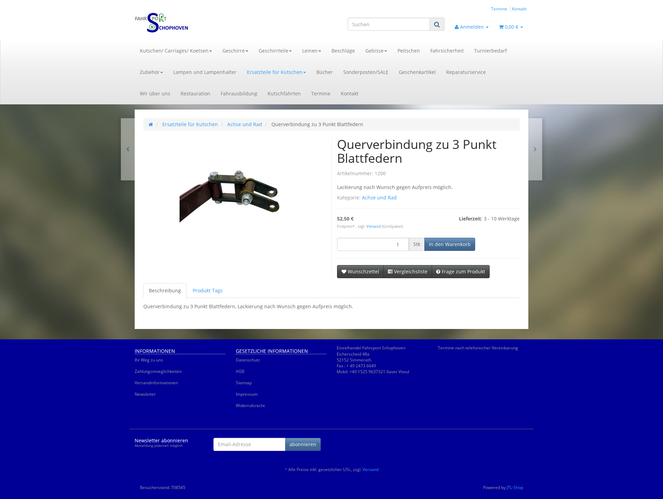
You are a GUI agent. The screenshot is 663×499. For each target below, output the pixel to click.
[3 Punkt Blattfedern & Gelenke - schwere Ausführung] (128, 149)
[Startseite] (150, 124)
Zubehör (150, 72)
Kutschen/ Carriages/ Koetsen (174, 50)
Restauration (195, 93)
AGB (240, 371)
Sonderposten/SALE (365, 72)
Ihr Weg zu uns (149, 360)
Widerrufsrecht (250, 405)
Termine (499, 8)
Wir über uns (155, 93)
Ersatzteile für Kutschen (274, 72)
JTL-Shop (515, 487)
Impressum (247, 394)
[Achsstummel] (535, 149)
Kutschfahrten (284, 93)
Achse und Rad (379, 197)
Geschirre (233, 50)
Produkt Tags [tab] (208, 290)
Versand (374, 226)
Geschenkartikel (417, 72)
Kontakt (519, 8)
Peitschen (408, 50)
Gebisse (374, 50)
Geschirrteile (273, 50)
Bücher (324, 72)
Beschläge (343, 50)
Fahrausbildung (239, 93)
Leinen (310, 50)
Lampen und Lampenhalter (205, 72)
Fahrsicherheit (447, 50)
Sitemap (244, 383)
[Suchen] (437, 24)
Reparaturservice (466, 72)
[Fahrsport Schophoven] (197, 22)
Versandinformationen (156, 383)
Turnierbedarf (490, 50)
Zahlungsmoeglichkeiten (158, 371)
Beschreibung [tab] (165, 290)
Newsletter (145, 394)
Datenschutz (248, 360)
